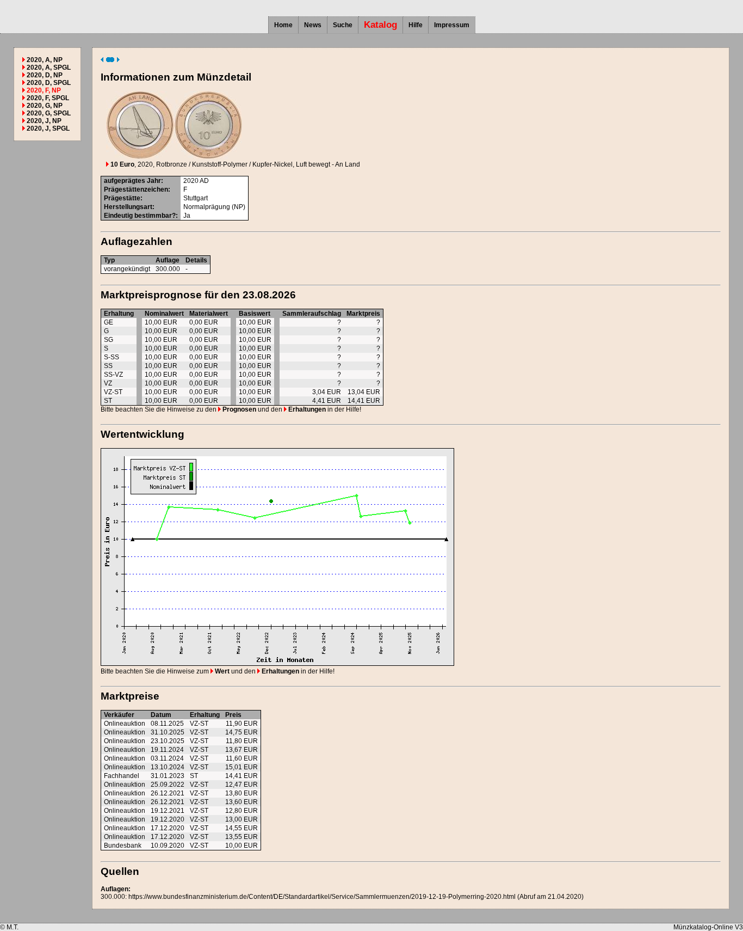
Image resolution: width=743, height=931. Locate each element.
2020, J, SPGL (48, 128)
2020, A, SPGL (49, 67)
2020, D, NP (45, 75)
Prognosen (238, 409)
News (312, 25)
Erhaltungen (306, 409)
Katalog (380, 25)
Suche (342, 25)
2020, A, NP (45, 60)
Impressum (451, 25)
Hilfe (415, 25)
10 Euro (121, 164)
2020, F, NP (44, 90)
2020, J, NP (44, 121)
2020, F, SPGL (48, 98)
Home (283, 25)
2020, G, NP (45, 105)
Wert (221, 671)
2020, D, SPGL (49, 83)
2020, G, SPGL (49, 113)
